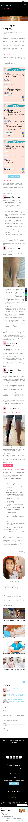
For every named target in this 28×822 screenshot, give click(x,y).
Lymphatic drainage (7, 730)
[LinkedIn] (14, 757)
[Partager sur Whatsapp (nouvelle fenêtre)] (26, 295)
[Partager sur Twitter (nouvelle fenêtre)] (26, 291)
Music (4, 728)
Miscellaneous (5, 718)
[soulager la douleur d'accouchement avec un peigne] (5, 695)
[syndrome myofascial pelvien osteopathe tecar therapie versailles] (5, 701)
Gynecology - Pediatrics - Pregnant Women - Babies (13, 715)
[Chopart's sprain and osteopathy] (14, 631)
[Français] (23, 1)
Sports (4, 710)
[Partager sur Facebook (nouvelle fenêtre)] (26, 289)
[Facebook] (7, 757)
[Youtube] (17, 757)
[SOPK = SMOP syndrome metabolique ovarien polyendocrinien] (5, 690)
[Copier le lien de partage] (26, 300)
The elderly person (6, 725)
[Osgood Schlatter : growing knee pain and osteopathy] (14, 647)
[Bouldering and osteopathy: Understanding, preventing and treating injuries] (14, 613)
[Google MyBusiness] (11, 757)
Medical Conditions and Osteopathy (10, 720)
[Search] (24, 682)
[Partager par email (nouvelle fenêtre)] (26, 297)
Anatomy (4, 723)
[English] (25, 1)
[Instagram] (20, 757)
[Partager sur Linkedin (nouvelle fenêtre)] (26, 293)
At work (4, 713)
